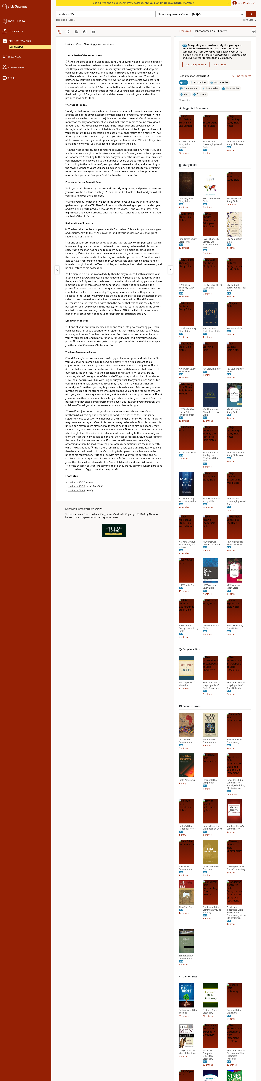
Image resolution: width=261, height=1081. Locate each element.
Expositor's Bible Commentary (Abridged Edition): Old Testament (236, 784)
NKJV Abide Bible (187, 452)
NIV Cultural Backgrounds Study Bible (236, 288)
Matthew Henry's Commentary (235, 827)
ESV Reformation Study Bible (235, 200)
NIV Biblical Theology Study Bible (186, 288)
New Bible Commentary (185, 868)
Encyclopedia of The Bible (187, 684)
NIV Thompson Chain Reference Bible (211, 412)
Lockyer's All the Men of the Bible (187, 1052)
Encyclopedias (191, 649)
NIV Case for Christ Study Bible (212, 286)
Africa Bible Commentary (185, 741)
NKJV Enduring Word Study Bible (187, 500)
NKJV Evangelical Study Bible (211, 500)
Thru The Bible (186, 907)
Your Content (219, 31)
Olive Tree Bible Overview (211, 868)
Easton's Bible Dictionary (210, 1011)
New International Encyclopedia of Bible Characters (212, 685)
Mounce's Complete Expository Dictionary (208, 1054)
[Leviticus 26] (170, 269)
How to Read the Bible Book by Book (212, 827)
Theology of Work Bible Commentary (236, 868)
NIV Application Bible (234, 240)
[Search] (251, 14)
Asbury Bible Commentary (209, 741)
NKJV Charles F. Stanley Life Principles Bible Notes (210, 456)
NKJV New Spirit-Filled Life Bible (235, 543)
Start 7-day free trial (196, 64)
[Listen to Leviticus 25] (93, 31)
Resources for (194, 76)
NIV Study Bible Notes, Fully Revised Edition (187, 412)
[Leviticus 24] (57, 269)
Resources (185, 31)
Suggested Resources (195, 108)
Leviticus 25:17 (76, 482)
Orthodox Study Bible (211, 627)
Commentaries (191, 706)
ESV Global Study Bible (211, 200)
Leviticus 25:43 (76, 490)
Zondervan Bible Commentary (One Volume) (212, 910)
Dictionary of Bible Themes (188, 1011)
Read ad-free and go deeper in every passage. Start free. (143, 3)
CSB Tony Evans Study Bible (187, 200)
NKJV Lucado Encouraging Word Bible (212, 144)
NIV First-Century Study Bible (187, 329)
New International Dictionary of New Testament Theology (236, 1054)
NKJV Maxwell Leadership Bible (211, 543)
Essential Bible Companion (210, 781)
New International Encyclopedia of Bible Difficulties (236, 685)
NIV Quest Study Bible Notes (187, 370)
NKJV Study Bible (187, 585)
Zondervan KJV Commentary (186, 957)
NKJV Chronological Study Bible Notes (236, 143)
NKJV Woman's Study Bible (234, 586)
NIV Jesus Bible (234, 328)
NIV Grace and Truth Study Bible (211, 329)
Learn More (220, 64)
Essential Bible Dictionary (234, 1011)
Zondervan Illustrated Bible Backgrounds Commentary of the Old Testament (236, 912)
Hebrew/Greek (202, 31)
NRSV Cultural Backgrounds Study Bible (188, 628)
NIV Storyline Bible (212, 368)
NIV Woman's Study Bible (233, 410)
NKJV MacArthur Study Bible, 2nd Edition (187, 144)
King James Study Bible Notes (188, 240)
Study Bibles (190, 165)
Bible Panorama (187, 780)
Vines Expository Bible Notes (235, 627)
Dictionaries (190, 976)
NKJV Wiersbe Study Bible (209, 586)
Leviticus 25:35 (76, 486)
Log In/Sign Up (246, 3)
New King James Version (79, 508)
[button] (243, 3)
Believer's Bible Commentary (234, 741)
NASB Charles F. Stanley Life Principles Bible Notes (211, 243)
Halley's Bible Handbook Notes (187, 827)
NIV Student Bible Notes (236, 370)
